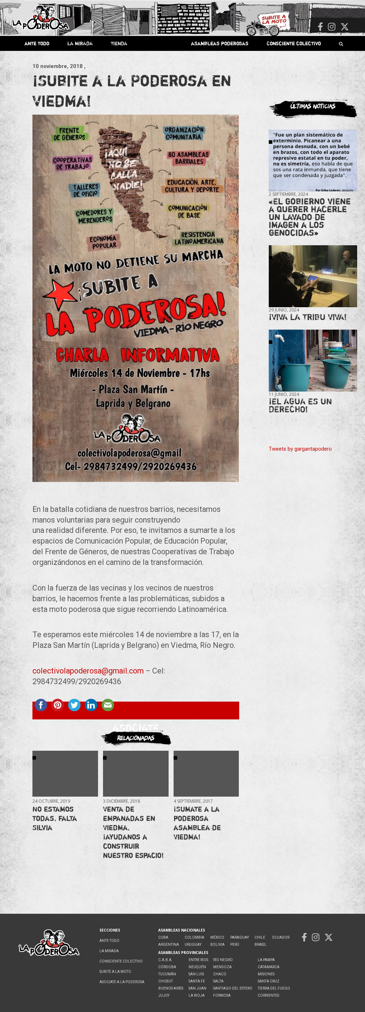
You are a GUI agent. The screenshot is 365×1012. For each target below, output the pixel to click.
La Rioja (197, 995)
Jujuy (163, 995)
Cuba (163, 937)
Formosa (222, 995)
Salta (218, 981)
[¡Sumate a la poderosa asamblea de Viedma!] (206, 774)
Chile (260, 937)
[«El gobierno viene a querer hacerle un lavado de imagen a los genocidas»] (313, 161)
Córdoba (167, 967)
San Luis (196, 974)
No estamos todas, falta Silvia (54, 818)
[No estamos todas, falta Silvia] (65, 774)
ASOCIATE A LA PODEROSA (121, 982)
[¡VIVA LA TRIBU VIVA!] (313, 276)
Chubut (165, 981)
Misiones (266, 974)
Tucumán (167, 974)
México (217, 937)
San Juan (197, 988)
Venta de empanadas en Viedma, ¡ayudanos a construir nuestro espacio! (133, 832)
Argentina (168, 945)
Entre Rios (198, 960)
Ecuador (280, 937)
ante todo (37, 43)
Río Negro (223, 960)
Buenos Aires (170, 988)
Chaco (219, 974)
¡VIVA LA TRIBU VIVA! (308, 317)
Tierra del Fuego (274, 988)
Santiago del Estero (232, 988)
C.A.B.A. (165, 960)
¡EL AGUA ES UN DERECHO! (300, 405)
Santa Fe (197, 981)
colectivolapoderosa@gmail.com (88, 670)
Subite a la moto (115, 972)
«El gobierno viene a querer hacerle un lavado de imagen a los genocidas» (310, 217)
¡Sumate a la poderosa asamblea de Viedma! (197, 822)
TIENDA (119, 43)
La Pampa (266, 960)
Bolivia (217, 945)
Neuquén (197, 967)
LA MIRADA (80, 43)
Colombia (194, 937)
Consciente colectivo (294, 43)
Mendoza (222, 967)
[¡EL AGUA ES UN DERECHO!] (313, 360)
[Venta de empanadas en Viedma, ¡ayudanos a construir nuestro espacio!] (136, 774)
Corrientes (268, 995)
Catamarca (268, 967)
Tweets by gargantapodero (300, 449)
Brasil (261, 945)
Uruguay (193, 945)
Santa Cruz (268, 981)
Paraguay (239, 937)
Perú (234, 945)
